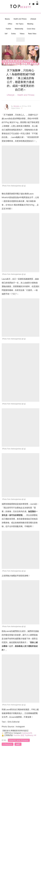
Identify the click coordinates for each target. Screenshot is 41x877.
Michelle (16, 106)
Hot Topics (19, 24)
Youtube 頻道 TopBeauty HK (24, 735)
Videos (22, 33)
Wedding (30, 24)
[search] (37, 2)
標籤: (4, 740)
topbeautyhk (27, 733)
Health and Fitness (20, 19)
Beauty (7, 19)
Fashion (8, 29)
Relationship (19, 29)
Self (6, 33)
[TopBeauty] (20, 6)
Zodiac (13, 33)
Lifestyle (33, 19)
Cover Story (31, 29)
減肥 (18, 744)
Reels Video (32, 33)
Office (10, 24)
